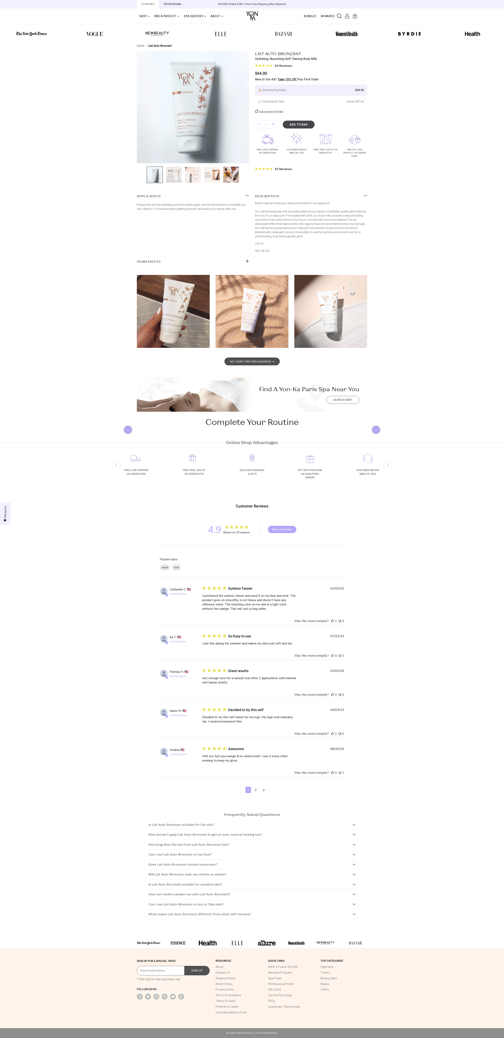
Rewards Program (280, 972)
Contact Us (223, 972)
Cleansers (327, 966)
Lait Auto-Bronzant (160, 45)
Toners (325, 972)
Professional (173, 4)
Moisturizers (329, 978)
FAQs (271, 1001)
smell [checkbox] (165, 567)
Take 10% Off (287, 79)
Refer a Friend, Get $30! (283, 966)
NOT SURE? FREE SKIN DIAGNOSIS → (252, 361)
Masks (325, 984)
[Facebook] (140, 997)
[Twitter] (148, 997)
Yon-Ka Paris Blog (280, 995)
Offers (325, 989)
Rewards (327, 16)
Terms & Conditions (228, 995)
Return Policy (224, 984)
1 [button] (248, 790)
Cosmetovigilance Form (231, 1012)
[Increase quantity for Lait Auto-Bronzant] (273, 124)
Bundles (310, 16)
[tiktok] (181, 997)
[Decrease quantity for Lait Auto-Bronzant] (258, 124)
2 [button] (256, 790)
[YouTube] (173, 997)
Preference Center (227, 1006)
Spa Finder (275, 978)
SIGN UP (197, 970)
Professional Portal (281, 984)
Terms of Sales (226, 1001)
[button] (144, 16)
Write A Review (282, 529)
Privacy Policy (225, 989)
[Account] (347, 16)
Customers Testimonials (284, 1006)
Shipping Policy (226, 978)
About (219, 966)
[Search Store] (339, 16)
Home (140, 45)
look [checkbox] (176, 567)
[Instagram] (156, 997)
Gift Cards (274, 989)
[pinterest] (165, 997)
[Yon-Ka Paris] (252, 16)
